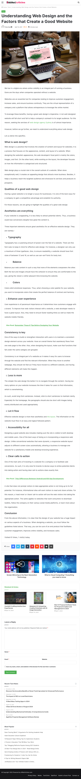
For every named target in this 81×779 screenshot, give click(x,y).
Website (44, 659)
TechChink (46, 775)
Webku (40, 775)
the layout (51, 417)
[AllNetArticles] (15, 2)
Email (7, 659)
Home (5, 7)
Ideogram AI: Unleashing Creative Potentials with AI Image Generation (38, 608)
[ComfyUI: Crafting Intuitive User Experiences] (16, 598)
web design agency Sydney (41, 122)
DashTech (54, 775)
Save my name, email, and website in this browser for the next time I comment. (31, 666)
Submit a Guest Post (64, 775)
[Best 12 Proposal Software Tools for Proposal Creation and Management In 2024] (65, 597)
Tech (9, 7)
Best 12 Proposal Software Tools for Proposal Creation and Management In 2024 (65, 606)
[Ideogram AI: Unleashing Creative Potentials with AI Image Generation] (41, 598)
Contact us (75, 775)
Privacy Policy (32, 775)
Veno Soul (8, 27)
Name (7, 652)
